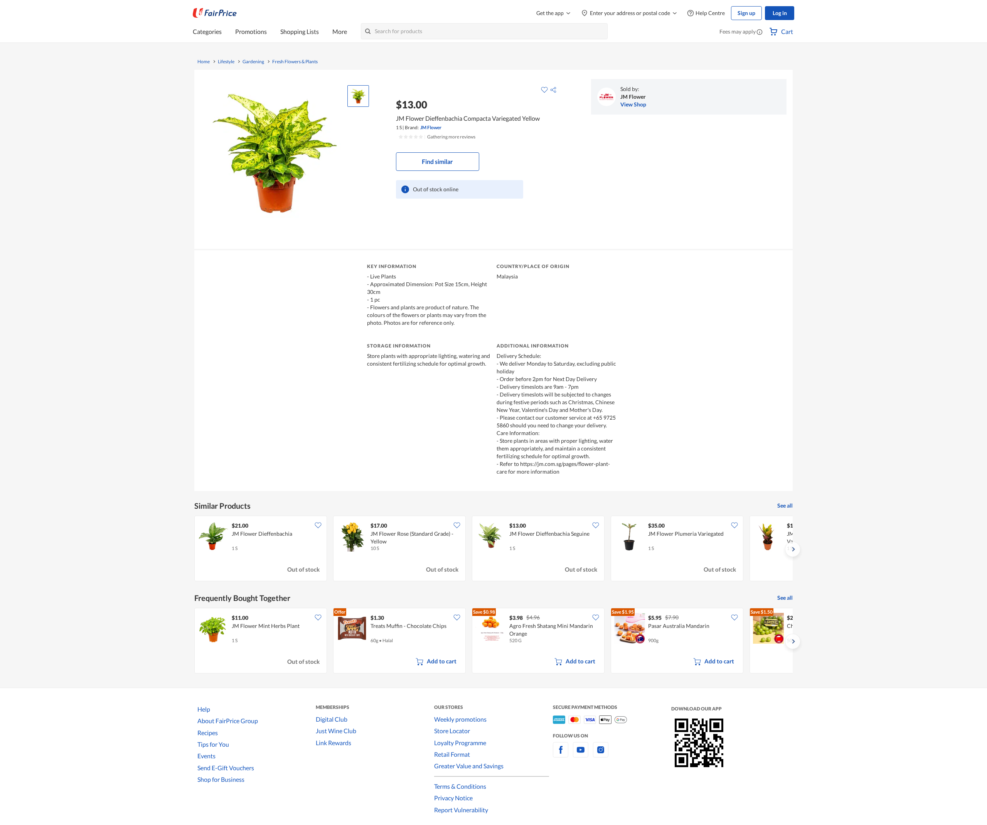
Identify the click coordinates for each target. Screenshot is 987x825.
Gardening (253, 61)
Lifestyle (226, 61)
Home (203, 61)
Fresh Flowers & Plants (295, 61)
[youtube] (580, 754)
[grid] (493, 549)
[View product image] (358, 96)
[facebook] (560, 754)
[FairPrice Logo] (215, 13)
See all (785, 505)
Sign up (746, 13)
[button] (759, 32)
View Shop (633, 104)
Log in (780, 13)
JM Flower (430, 127)
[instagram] (600, 754)
